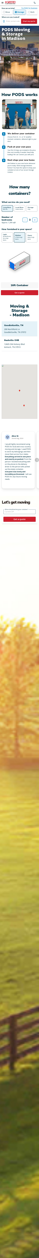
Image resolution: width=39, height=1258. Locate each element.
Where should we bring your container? (16, 509)
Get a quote (19, 293)
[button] (19, 391)
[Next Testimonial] (37, 460)
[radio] (7, 12)
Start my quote (29, 21)
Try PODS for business (29, 8)
